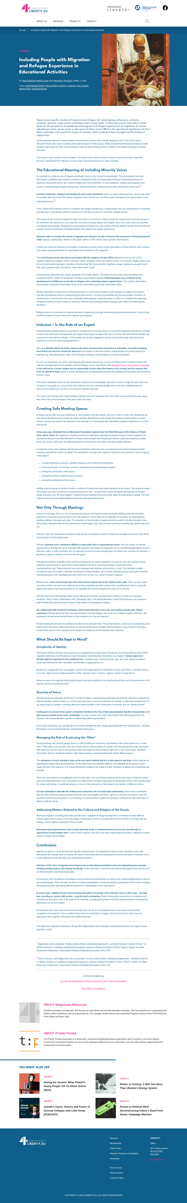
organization (39, 89)
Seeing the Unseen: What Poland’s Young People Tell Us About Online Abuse (65, 1086)
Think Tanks (115, 1148)
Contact (92, 21)
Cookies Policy (117, 1178)
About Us (42, 21)
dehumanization (35, 86)
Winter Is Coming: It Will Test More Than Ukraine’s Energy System (141, 1086)
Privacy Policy (116, 1173)
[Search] (147, 21)
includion (83, 86)
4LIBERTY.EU (90, 1195)
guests (72, 86)
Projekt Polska (63, 81)
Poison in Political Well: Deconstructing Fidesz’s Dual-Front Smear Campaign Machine (141, 1110)
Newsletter (115, 1159)
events (62, 86)
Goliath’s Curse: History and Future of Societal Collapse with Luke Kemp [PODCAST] (67, 1110)
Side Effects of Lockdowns (93, 988)
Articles (58, 21)
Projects (75, 21)
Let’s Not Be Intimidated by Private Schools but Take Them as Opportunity (93, 981)
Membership (115, 1143)
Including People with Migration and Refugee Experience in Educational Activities (67, 30)
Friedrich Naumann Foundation (124, 1153)
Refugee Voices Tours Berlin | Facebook (130, 365)
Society (22, 30)
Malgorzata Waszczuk (35, 81)
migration (25, 89)
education (51, 86)
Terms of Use (116, 1168)
